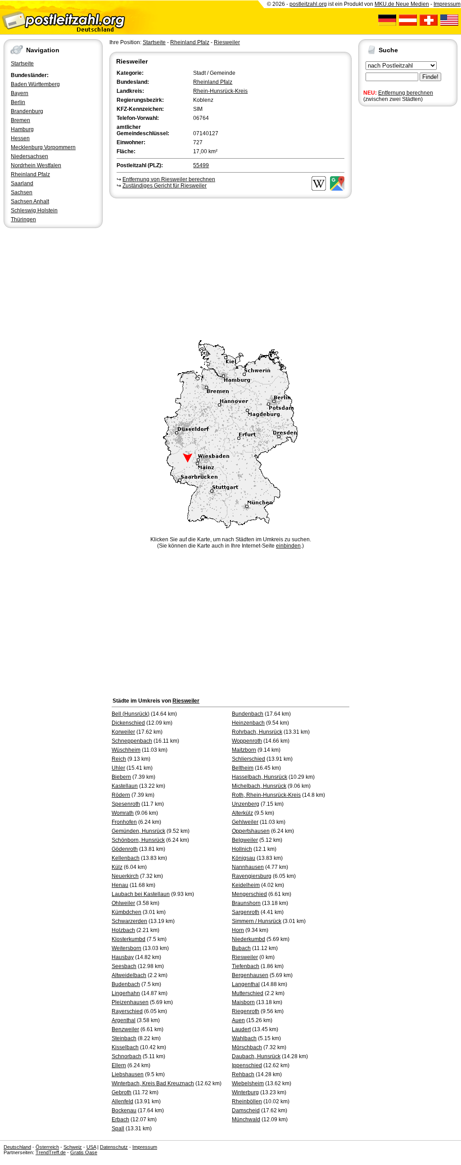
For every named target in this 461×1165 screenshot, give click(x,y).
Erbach (120, 1119)
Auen (238, 1020)
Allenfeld (122, 1101)
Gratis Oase (83, 1152)
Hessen (20, 138)
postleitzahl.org (308, 4)
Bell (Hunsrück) (130, 714)
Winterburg (245, 1092)
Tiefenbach (245, 966)
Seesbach (124, 966)
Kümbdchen (126, 912)
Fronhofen (124, 822)
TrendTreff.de (51, 1152)
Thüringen (23, 219)
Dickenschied (128, 723)
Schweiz (72, 1147)
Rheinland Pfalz (30, 174)
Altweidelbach (129, 975)
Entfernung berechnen (405, 93)
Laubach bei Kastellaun (141, 894)
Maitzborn (244, 750)
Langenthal (246, 984)
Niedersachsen (29, 156)
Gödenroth (125, 849)
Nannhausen (248, 867)
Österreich (47, 1147)
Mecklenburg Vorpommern (43, 147)
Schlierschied (248, 759)
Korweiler (123, 732)
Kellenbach (126, 858)
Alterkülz (242, 813)
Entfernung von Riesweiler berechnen (168, 179)
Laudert (241, 1029)
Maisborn (243, 1002)
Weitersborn (126, 948)
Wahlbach (244, 1038)
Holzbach (123, 930)
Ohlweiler (123, 903)
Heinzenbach (248, 723)
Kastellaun (125, 786)
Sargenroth (245, 912)
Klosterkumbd (128, 939)
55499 (201, 165)
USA (91, 1147)
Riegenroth (245, 1011)
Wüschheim (126, 750)
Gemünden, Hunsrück (138, 831)
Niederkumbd (248, 939)
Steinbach (124, 1038)
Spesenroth (126, 804)
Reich (119, 759)
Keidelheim (246, 885)
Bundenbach (247, 714)
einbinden (288, 546)
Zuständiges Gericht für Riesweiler (164, 186)
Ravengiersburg (251, 876)
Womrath (123, 813)
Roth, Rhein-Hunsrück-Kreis (266, 795)
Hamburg (22, 129)
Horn (238, 930)
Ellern (119, 1065)
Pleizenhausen (130, 1002)
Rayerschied (127, 1011)
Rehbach (243, 1074)
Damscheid (246, 1110)
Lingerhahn (126, 993)
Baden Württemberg (35, 84)
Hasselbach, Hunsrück (259, 777)
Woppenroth (247, 741)
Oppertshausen (251, 831)
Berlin (18, 102)
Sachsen (21, 192)
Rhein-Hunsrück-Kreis (220, 91)
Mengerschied (249, 894)
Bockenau (124, 1110)
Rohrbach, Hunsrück (257, 732)
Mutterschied (247, 993)
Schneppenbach (132, 741)
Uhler (118, 768)
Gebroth (121, 1092)
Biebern (121, 777)
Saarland (22, 183)
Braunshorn (246, 903)
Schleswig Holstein (34, 210)
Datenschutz (114, 1147)
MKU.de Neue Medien (402, 4)
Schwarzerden (129, 921)
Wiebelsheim (248, 1083)
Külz (117, 867)
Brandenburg (27, 111)
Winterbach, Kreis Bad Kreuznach (153, 1083)
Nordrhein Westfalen (36, 165)
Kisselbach (125, 1047)
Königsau (243, 858)
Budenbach (126, 984)
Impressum (447, 4)
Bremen (20, 120)
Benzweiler (125, 1029)
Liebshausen (128, 1074)
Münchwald (246, 1119)
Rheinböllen (247, 1101)
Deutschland (17, 1147)
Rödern (121, 795)
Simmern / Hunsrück (256, 921)
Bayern (19, 93)
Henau (120, 885)
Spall (118, 1128)
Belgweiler (245, 840)
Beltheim (242, 768)
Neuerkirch (125, 876)
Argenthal (124, 1020)
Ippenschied (247, 1065)
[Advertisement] (230, 268)
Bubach (241, 948)
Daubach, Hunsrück (256, 1056)
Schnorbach (126, 1056)
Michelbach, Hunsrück (259, 786)
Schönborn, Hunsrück (138, 840)
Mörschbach (247, 1047)
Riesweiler (227, 42)
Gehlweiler (245, 822)
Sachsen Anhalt (30, 201)
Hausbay (123, 957)
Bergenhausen (250, 975)
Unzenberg (245, 804)
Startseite (22, 63)
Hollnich (242, 849)
